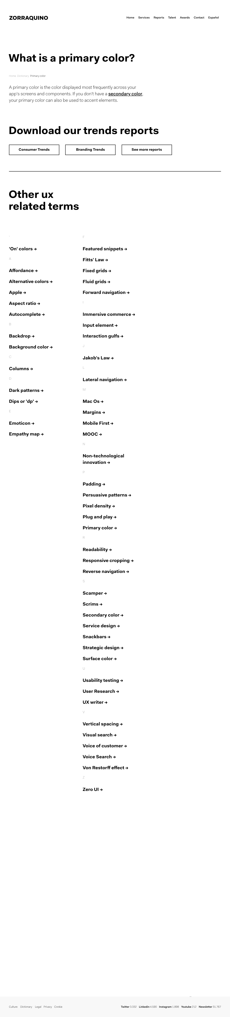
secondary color (125, 94)
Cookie (58, 1007)
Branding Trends (90, 150)
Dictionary (23, 76)
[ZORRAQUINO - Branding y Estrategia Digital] (28, 17)
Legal (38, 1007)
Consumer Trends (34, 150)
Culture (13, 1007)
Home (12, 76)
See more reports (147, 150)
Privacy (48, 1007)
